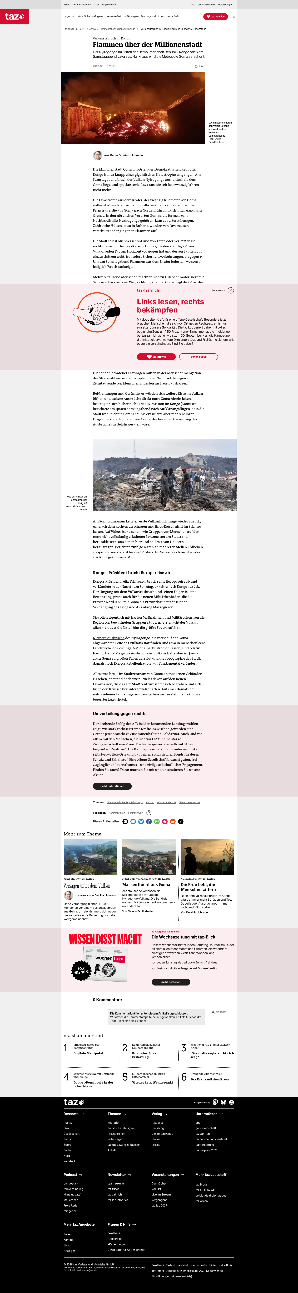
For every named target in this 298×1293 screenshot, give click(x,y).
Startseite (69, 29)
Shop (67, 1245)
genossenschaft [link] (207, 4)
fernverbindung (73, 1189)
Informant (158, 1271)
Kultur (67, 1139)
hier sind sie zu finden (133, 1021)
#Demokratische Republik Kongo (125, 802)
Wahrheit (69, 1161)
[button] (232, 17)
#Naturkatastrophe (189, 802)
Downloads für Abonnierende (126, 1250)
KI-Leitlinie (225, 1265)
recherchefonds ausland (211, 1139)
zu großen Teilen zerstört (131, 658)
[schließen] (230, 290)
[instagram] (231, 1103)
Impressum (190, 1271)
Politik (82, 29)
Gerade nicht (219, 290)
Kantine (68, 1240)
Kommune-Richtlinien (204, 1265)
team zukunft (116, 1183)
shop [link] (96, 4)
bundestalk (71, 1183)
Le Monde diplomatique (211, 1195)
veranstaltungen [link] (82, 4)
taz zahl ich (203, 1134)
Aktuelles (157, 1123)
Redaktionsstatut (177, 1265)
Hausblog (158, 1128)
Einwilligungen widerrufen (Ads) (172, 1276)
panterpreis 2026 (207, 1150)
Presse (156, 1145)
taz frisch (113, 1189)
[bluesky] (223, 1103)
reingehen (70, 1211)
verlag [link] (67, 4)
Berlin (67, 1150)
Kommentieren (117, 812)
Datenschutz (174, 1271)
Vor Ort (156, 1189)
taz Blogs (201, 1184)
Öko (66, 1128)
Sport (67, 1145)
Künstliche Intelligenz (121, 1128)
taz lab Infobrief (118, 1200)
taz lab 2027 (159, 1205)
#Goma (150, 802)
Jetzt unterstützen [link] (112, 786)
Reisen (68, 1234)
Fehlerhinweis (136, 812)
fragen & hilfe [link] (108, 4)
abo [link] (193, 4)
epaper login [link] (225, 4)
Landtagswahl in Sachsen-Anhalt (124, 1147)
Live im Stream (161, 1194)
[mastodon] (215, 1103)
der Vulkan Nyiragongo (145, 179)
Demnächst (159, 1183)
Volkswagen (115, 1139)
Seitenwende (214, 1271)
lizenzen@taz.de (88, 1270)
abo (198, 1123)
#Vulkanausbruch (166, 802)
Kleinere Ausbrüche (109, 638)
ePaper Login (116, 1244)
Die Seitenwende (162, 1134)
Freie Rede (70, 1205)
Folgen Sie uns (202, 1102)
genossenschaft (206, 1128)
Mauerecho (71, 1200)
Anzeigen (70, 1251)
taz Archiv (202, 1201)
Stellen (156, 1139)
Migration (114, 1123)
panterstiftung (205, 1145)
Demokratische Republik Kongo (118, 29)
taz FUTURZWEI (206, 1190)
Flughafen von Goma (133, 419)
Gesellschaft (72, 1134)
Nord (67, 1156)
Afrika (92, 29)
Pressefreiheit (116, 1134)
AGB (202, 1271)
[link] (70, 16)
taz (74, 1102)
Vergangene (159, 1200)
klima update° (72, 1194)
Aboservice (115, 1239)
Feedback (114, 1233)
